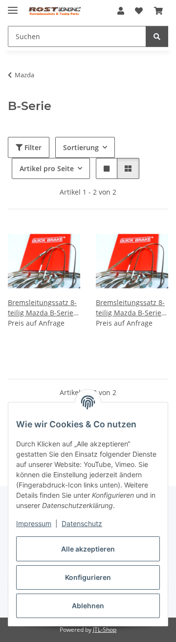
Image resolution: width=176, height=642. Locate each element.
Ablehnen (88, 605)
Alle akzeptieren (88, 549)
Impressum (33, 523)
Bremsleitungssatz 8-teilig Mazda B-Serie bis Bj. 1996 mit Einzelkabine (42, 308)
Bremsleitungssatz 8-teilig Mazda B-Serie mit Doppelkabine (130, 308)
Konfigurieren (88, 577)
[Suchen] (157, 36)
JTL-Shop (104, 629)
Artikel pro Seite (47, 168)
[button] (121, 11)
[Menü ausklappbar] (13, 6)
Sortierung (81, 147)
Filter (32, 147)
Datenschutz (82, 523)
